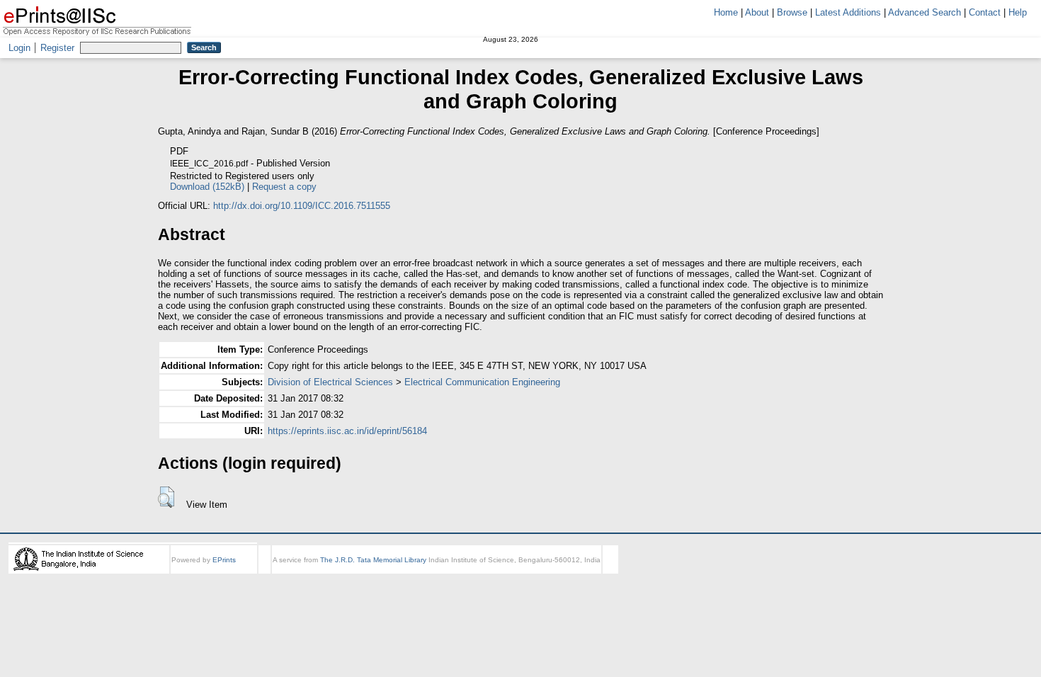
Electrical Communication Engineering (482, 382)
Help (1017, 12)
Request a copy (284, 186)
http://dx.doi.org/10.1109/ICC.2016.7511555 (301, 205)
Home (726, 12)
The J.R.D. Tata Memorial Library (373, 560)
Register (57, 47)
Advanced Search (924, 12)
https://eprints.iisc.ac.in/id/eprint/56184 (347, 431)
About (757, 12)
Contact (985, 12)
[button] (166, 497)
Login (19, 47)
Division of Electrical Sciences (330, 382)
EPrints (224, 560)
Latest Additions (848, 12)
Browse (792, 12)
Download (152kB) (207, 186)
